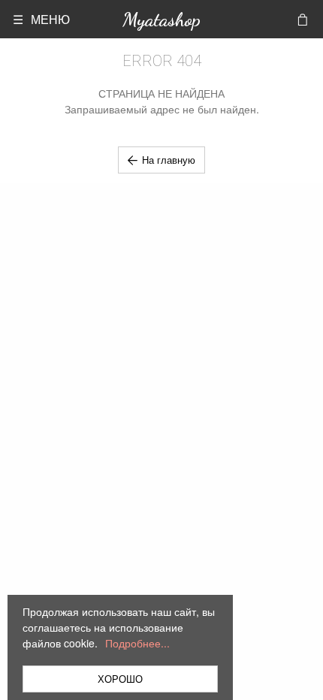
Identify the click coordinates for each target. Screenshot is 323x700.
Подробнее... (137, 642)
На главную (168, 159)
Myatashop (161, 19)
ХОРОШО (120, 678)
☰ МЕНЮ (41, 19)
